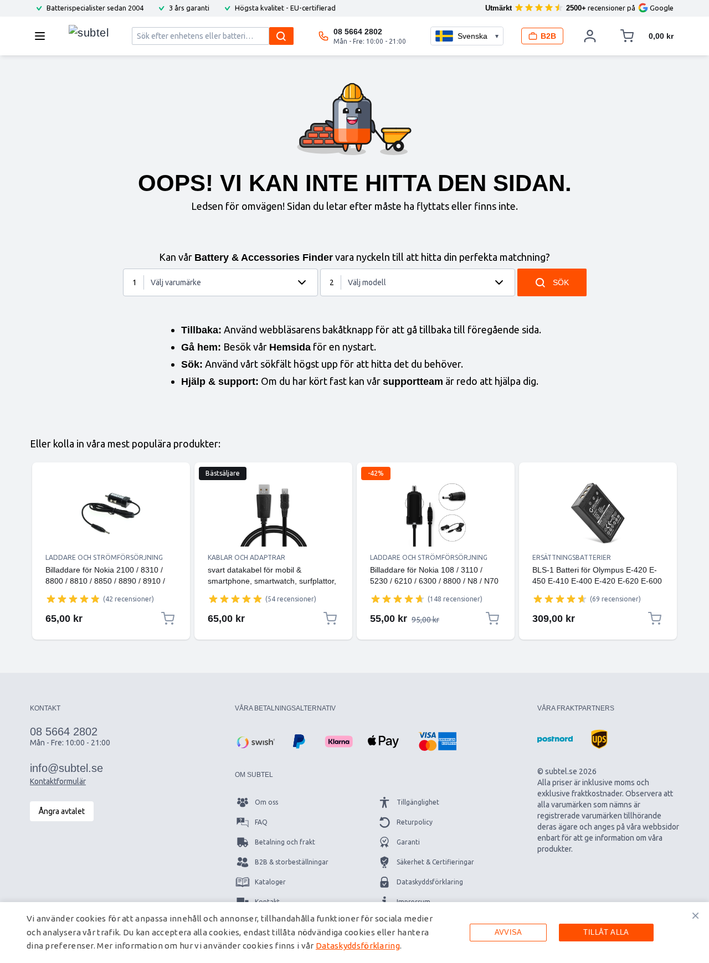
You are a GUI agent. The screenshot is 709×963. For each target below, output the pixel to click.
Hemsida (290, 347)
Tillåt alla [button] (606, 932)
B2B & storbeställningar (291, 862)
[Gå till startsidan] (89, 33)
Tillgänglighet (418, 802)
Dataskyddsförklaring (430, 881)
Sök (561, 282)
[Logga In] (590, 36)
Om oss (266, 802)
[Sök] (281, 36)
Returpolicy (415, 822)
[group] (73, 598)
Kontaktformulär (58, 781)
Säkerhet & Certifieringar (435, 862)
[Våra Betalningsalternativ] (255, 741)
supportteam (413, 381)
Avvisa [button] (508, 932)
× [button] (695, 915)
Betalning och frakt (285, 842)
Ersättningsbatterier (571, 557)
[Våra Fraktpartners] (555, 739)
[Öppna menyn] (43, 36)
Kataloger (270, 881)
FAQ (261, 822)
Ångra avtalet (62, 811)
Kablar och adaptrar (246, 557)
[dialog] (354, 932)
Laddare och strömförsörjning (104, 557)
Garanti (408, 842)
